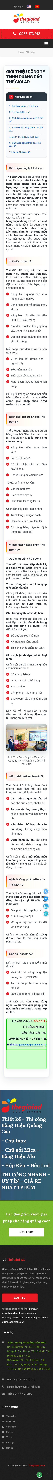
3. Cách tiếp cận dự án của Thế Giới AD (26, 120)
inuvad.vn (33, 1308)
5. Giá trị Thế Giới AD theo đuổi (24, 137)
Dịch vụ (9, 1432)
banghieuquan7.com (36, 1317)
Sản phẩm (11, 1427)
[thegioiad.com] (26, 18)
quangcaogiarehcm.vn (13, 1322)
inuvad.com (8, 1313)
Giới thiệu (10, 1421)
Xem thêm (19, 1298)
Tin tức (9, 1437)
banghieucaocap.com (25, 1313)
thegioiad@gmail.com (27, 1386)
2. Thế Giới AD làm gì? (19, 112)
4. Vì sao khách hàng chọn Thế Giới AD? (26, 129)
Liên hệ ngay (26, 1232)
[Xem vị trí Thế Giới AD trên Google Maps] (39, 1475)
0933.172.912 (29, 33)
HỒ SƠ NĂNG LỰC (20, 1393)
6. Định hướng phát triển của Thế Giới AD (25, 145)
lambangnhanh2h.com (13, 1317)
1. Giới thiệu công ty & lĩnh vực (23, 106)
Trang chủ (11, 1416)
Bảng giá (10, 1442)
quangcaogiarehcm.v (30, 1044)
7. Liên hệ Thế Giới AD (19, 152)
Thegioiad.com (36, 1465)
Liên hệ (9, 1448)
